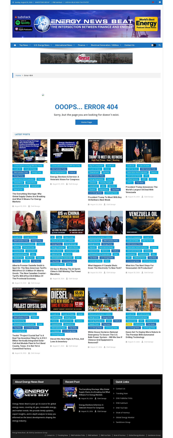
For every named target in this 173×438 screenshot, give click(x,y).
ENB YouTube (122, 408)
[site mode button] (153, 45)
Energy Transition (58, 247)
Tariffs (26, 261)
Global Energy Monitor (125, 417)
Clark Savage (35, 206)
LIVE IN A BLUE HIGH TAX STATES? (77, 2)
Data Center (69, 237)
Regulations (103, 189)
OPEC (144, 179)
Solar (78, 258)
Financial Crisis (29, 247)
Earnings (106, 172)
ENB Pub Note (132, 169)
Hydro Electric (73, 247)
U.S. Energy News (41, 45)
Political (72, 172)
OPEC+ (129, 183)
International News (63, 45)
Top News (23, 45)
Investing (148, 251)
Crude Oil (17, 169)
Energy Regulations (58, 172)
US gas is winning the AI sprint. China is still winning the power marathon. (65, 271)
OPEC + (152, 179)
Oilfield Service (132, 179)
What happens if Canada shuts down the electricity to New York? (105, 266)
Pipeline (92, 189)
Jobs (103, 186)
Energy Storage (70, 244)
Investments (143, 254)
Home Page (86, 122)
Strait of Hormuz (123, 412)
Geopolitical (18, 183)
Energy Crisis (36, 172)
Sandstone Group (123, 422)
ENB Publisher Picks (21, 172)
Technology (139, 324)
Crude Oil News (30, 169)
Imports (92, 247)
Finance (81, 45)
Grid (108, 321)
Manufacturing (19, 321)
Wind (69, 264)
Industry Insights (106, 183)
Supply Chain (94, 324)
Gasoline (93, 183)
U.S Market (55, 331)
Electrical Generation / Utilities (105, 45)
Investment (35, 186)
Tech (129, 324)
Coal (59, 237)
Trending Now (122, 393)
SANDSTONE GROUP (42, 2)
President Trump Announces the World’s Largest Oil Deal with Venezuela (142, 190)
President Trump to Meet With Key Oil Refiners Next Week (105, 198)
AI (52, 237)
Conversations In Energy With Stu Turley (28, 166)
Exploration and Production (24, 179)
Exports (154, 172)
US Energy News (111, 193)
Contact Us (129, 45)
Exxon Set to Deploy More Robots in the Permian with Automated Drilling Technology (143, 335)
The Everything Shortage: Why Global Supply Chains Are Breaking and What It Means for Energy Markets (28, 198)
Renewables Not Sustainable (62, 258)
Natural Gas (18, 189)
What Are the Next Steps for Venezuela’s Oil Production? (140, 266)
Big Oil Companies (96, 166)
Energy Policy (18, 176)
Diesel (107, 169)
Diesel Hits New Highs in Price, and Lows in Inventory (67, 340)
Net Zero (112, 186)
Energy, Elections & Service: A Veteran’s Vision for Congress (64, 178)
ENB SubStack (57, 2)
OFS (146, 176)
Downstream (94, 172)
